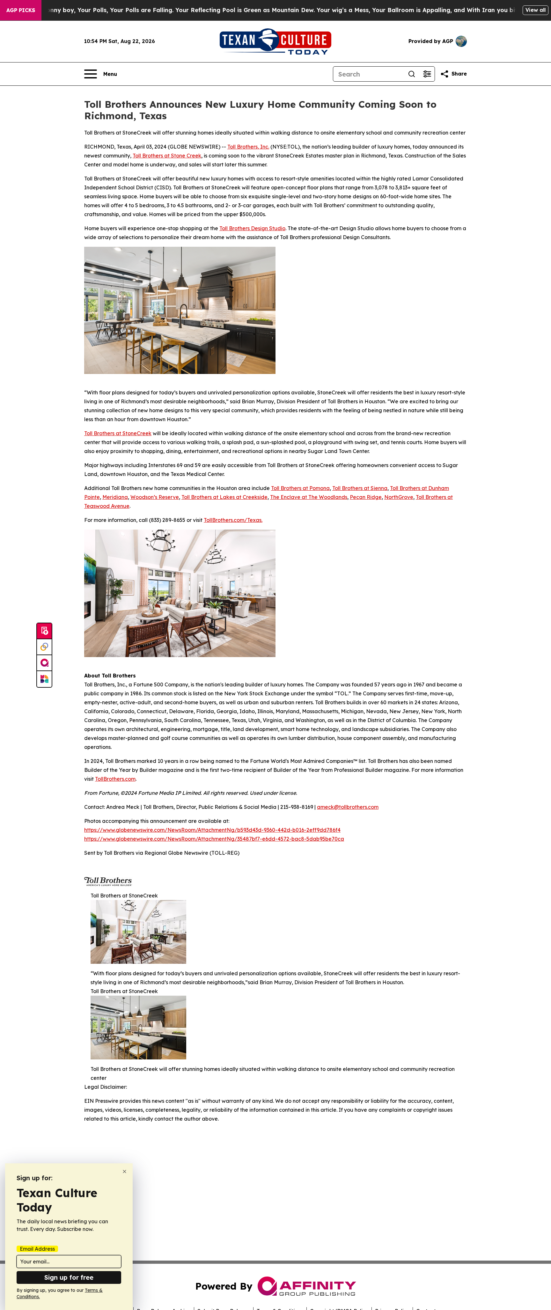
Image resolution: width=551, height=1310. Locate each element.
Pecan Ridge (366, 497)
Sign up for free (68, 1277)
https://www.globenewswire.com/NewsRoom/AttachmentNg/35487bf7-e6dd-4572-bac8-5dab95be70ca (214, 839)
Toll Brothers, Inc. (248, 146)
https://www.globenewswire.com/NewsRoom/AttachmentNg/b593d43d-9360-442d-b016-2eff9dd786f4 (212, 830)
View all (535, 10)
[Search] (411, 74)
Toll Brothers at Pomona (300, 488)
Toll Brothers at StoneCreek (117, 433)
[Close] (124, 1171)
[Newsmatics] (44, 679)
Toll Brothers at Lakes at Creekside (224, 497)
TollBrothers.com (115, 779)
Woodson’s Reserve (154, 497)
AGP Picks (20, 10)
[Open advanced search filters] (427, 74)
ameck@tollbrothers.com (347, 807)
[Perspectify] (44, 647)
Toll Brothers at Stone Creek (167, 155)
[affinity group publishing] (44, 663)
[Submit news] (44, 631)
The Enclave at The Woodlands (308, 497)
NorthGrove (398, 497)
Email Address (37, 1249)
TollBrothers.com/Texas (232, 520)
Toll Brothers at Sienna (359, 488)
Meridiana (115, 497)
